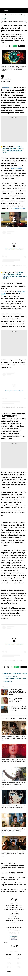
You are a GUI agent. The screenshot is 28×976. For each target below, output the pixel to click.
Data (19, 958)
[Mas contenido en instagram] (16, 945)
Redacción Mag (8, 79)
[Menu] (2, 10)
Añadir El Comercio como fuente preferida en (14, 21)
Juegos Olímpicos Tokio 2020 (12, 678)
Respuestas (9, 954)
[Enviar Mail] (2, 79)
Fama (9, 963)
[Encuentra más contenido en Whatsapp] (10, 46)
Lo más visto (6, 687)
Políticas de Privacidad (14, 930)
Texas (12, 14)
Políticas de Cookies (14, 932)
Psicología (23, 14)
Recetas (19, 967)
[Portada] (14, 901)
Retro (19, 963)
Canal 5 (25, 673)
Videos (19, 954)
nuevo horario (17, 673)
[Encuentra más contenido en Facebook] (3, 46)
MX (11, 681)
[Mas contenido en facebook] (11, 945)
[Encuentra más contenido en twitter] (6, 46)
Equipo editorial (14, 903)
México (15, 676)
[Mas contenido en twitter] (14, 945)
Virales (9, 967)
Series (24, 678)
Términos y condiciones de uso (14, 927)
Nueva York (17, 14)
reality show (8, 676)
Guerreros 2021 (7, 673)
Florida (2, 14)
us (9, 958)
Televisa (6, 681)
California (7, 14)
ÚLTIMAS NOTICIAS (8, 863)
